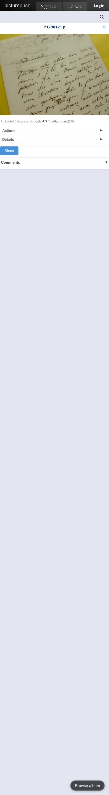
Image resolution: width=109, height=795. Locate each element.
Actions (8, 131)
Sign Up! (49, 6)
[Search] (101, 16)
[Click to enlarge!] (54, 74)
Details (8, 140)
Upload (74, 6)
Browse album (87, 785)
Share (9, 151)
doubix (38, 121)
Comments (10, 162)
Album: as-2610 (63, 121)
